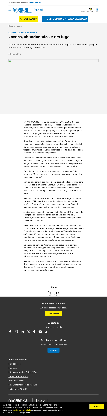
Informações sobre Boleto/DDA (22, 372)
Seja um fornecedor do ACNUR (22, 384)
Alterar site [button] (33, 2)
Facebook (10, 331)
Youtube (40, 331)
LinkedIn (22, 331)
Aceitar (96, 406)
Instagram (16, 331)
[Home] (22, 10)
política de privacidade (22, 410)
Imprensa (12, 368)
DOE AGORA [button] (90, 11)
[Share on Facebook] (56, 293)
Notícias (19, 26)
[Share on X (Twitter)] (50, 293)
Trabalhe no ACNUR (17, 389)
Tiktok (34, 331)
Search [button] (83, 11)
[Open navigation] (9, 10)
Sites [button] (97, 11)
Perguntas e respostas (18, 376)
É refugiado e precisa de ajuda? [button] (67, 19)
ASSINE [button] (53, 350)
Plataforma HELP (15, 380)
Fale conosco (14, 363)
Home (10, 26)
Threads (28, 331)
